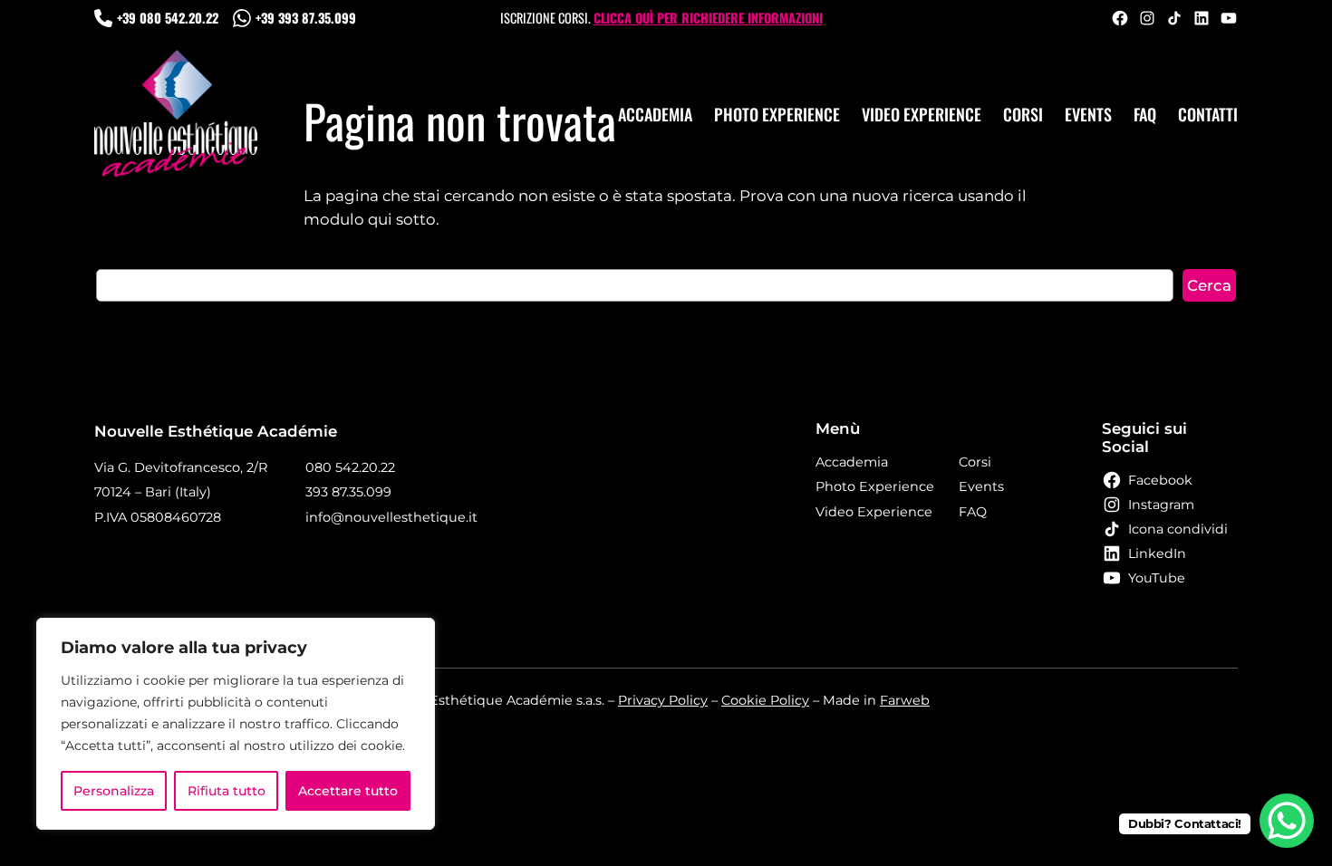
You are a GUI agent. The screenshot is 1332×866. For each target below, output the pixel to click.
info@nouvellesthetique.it (391, 517)
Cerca (1209, 285)
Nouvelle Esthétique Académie (215, 431)
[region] (235, 724)
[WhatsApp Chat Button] (1287, 821)
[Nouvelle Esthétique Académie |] (175, 114)
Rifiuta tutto (226, 791)
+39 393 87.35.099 (306, 17)
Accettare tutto (348, 791)
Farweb (905, 700)
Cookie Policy (765, 700)
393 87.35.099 (348, 492)
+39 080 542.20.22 (167, 17)
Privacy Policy (663, 700)
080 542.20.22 (350, 467)
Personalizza (113, 791)
